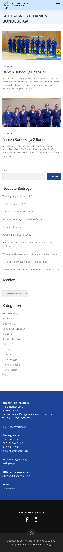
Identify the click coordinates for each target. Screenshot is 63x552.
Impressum (18, 544)
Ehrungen (7, 323)
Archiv (5, 287)
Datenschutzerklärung (39, 544)
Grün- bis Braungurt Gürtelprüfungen (22, 219)
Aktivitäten (8, 313)
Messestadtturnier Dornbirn (17, 211)
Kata (4, 344)
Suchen (5, 170)
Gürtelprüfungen (11, 227)
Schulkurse (8, 354)
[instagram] (36, 519)
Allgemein (7, 318)
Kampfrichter (9, 339)
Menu (57, 4)
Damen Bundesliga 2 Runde (24, 139)
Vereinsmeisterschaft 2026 (16, 234)
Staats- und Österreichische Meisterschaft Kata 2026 (30, 269)
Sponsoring (8, 359)
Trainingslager (10, 364)
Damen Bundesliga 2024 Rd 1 (25, 71)
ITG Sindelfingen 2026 (14, 203)
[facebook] (27, 519)
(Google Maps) (14, 459)
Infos (5, 333)
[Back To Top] (31, 533)
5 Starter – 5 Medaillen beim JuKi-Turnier (24, 261)
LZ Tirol (6, 349)
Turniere (7, 66)
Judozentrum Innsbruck (20, 4)
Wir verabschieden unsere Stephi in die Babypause (30, 253)
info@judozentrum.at (14, 426)
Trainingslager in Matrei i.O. (17, 196)
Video (5, 374)
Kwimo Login (9, 488)
